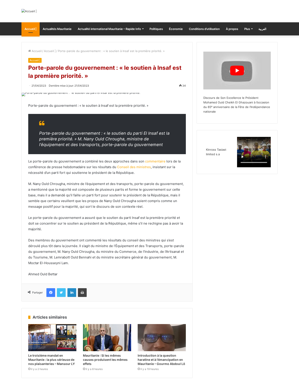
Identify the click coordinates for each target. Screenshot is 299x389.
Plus (247, 29)
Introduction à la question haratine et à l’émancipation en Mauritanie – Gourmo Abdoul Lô (161, 360)
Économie (176, 29)
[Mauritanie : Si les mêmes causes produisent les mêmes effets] (107, 337)
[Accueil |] (29, 11)
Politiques (156, 29)
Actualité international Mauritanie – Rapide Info (109, 29)
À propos (232, 29)
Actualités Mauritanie (57, 29)
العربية (262, 29)
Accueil (36, 51)
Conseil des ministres (134, 167)
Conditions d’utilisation (204, 29)
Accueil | (31, 29)
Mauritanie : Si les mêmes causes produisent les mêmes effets (105, 360)
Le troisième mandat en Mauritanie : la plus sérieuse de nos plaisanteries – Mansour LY (51, 360)
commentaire (154, 161)
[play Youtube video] (237, 70)
